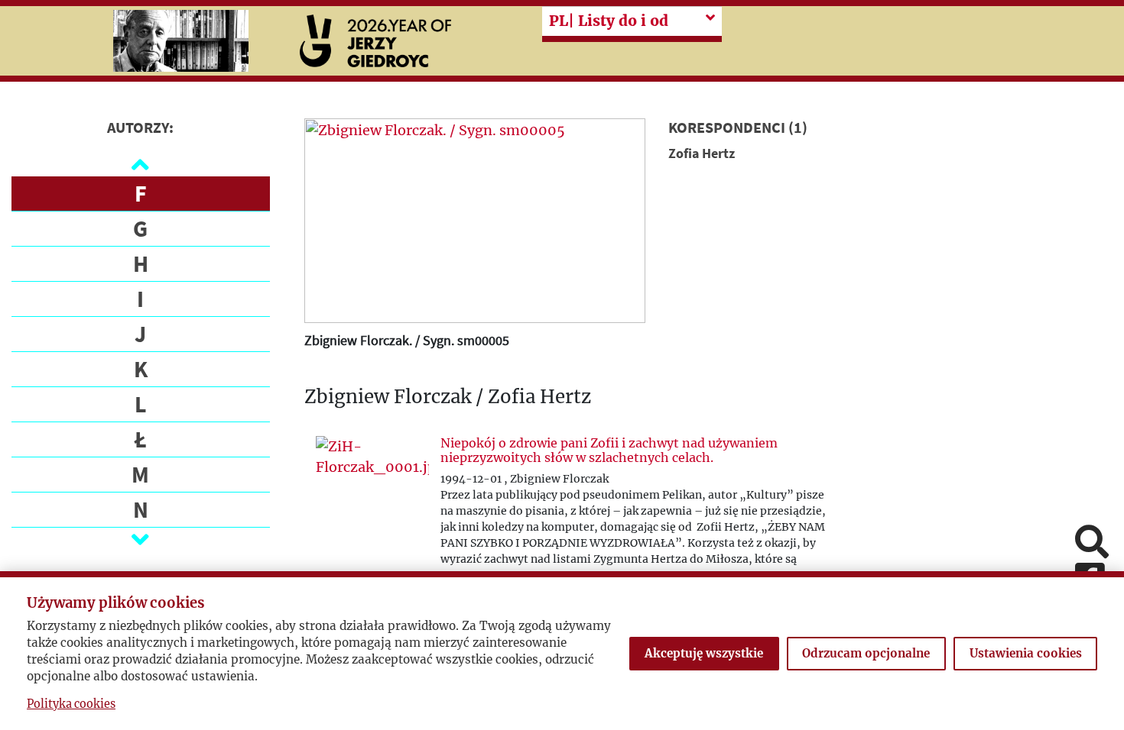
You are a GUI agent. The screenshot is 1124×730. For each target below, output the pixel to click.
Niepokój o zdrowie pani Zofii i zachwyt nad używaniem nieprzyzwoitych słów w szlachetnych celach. (609, 450)
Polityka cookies (71, 704)
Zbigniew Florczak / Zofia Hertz (447, 397)
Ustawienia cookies (1026, 653)
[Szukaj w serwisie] (1092, 543)
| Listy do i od (608, 20)
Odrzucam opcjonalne (866, 653)
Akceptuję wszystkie (704, 653)
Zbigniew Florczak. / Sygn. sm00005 (406, 340)
